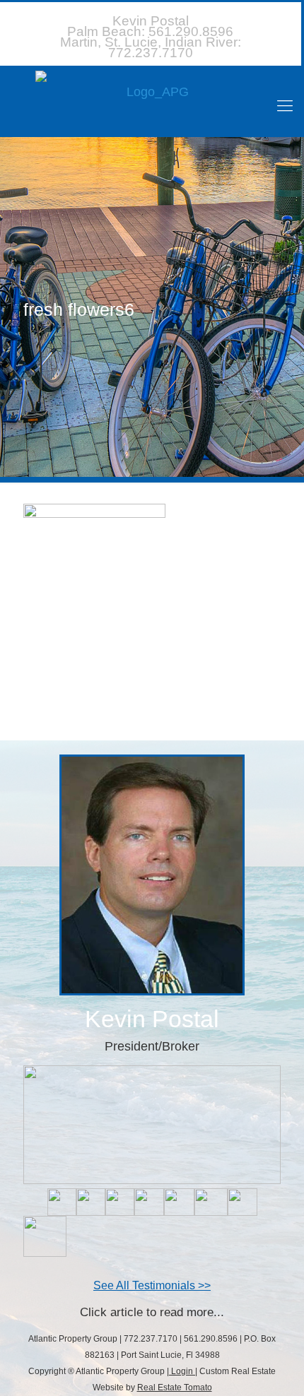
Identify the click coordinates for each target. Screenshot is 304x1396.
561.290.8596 (150, 31)
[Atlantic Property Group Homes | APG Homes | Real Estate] (152, 100)
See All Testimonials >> (152, 1285)
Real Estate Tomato (174, 1387)
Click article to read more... (152, 1312)
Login (182, 1371)
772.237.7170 (150, 47)
